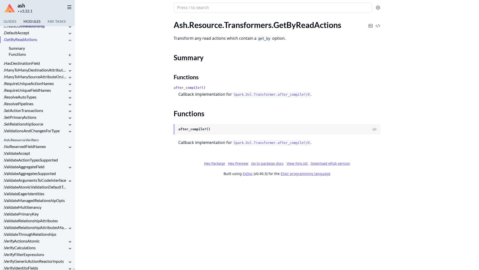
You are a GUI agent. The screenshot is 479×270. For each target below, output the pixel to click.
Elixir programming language (305, 173)
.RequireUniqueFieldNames (27, 90)
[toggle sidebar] (68, 7)
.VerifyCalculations (19, 247)
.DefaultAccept (16, 32)
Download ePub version (330, 163)
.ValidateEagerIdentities (23, 193)
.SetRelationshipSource (23, 124)
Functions (17, 54)
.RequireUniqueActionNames (28, 83)
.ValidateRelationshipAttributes (30, 220)
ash (21, 5)
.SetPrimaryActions (19, 117)
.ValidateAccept (16, 153)
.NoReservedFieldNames (24, 146)
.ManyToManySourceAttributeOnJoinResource (35, 76)
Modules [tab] (32, 21)
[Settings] (377, 7)
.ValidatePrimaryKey (21, 214)
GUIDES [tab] (9, 21)
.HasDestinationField (21, 63)
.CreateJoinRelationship (24, 26)
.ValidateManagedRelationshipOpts (34, 200)
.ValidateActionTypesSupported (30, 160)
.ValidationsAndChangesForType (31, 130)
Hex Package (214, 163)
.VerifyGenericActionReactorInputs (33, 261)
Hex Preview (238, 163)
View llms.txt (298, 163)
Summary (17, 48)
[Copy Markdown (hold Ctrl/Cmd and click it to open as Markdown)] (370, 22)
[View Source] (377, 22)
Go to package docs (267, 164)
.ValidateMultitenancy (22, 207)
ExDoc (248, 173)
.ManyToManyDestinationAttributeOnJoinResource (35, 70)
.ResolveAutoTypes (19, 96)
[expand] (69, 27)
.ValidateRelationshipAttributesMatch (35, 227)
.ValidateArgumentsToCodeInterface (34, 180)
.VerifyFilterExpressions (23, 254)
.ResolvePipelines (18, 103)
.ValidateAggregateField (23, 166)
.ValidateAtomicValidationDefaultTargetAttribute (35, 186)
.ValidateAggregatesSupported (29, 173)
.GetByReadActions (20, 39)
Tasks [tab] (57, 21)
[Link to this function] (168, 129)
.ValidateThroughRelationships (29, 234)
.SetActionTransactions (23, 110)
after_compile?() (190, 88)
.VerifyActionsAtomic (21, 240)
